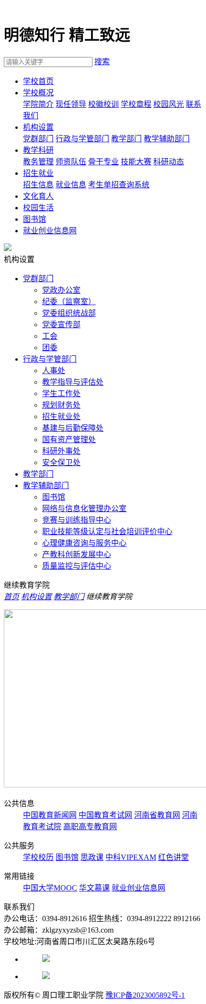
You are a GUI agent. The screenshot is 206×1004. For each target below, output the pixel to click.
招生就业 (38, 173)
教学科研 (38, 150)
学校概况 (38, 93)
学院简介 (38, 104)
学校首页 (38, 81)
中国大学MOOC (50, 888)
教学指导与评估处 (72, 382)
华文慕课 (94, 888)
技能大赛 (136, 162)
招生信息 (38, 185)
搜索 (102, 61)
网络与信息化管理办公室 (84, 508)
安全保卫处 (61, 462)
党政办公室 (61, 290)
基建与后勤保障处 (72, 428)
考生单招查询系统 (118, 185)
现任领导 (71, 104)
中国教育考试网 (105, 815)
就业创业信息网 (50, 231)
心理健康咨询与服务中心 (84, 543)
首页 (11, 597)
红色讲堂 (173, 857)
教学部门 (126, 139)
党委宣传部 (61, 324)
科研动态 (168, 162)
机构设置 (38, 127)
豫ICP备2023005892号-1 (145, 995)
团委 (49, 347)
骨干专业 (103, 162)
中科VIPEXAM (130, 857)
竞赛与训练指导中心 (76, 520)
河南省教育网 (157, 815)
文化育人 (38, 196)
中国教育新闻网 (50, 815)
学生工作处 (61, 393)
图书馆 (34, 219)
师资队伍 (71, 162)
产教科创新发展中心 (76, 554)
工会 (49, 336)
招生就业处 (61, 416)
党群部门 (38, 139)
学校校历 (38, 857)
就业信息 (71, 185)
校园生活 (38, 208)
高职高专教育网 (90, 826)
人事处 (53, 370)
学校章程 (136, 104)
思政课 (91, 857)
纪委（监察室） (69, 301)
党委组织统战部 (69, 313)
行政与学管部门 (82, 139)
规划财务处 (61, 405)
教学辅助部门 (167, 139)
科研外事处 (61, 451)
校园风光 (168, 104)
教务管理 (38, 162)
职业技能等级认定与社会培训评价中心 (107, 531)
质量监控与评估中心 (76, 566)
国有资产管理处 (69, 439)
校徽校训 (103, 104)
